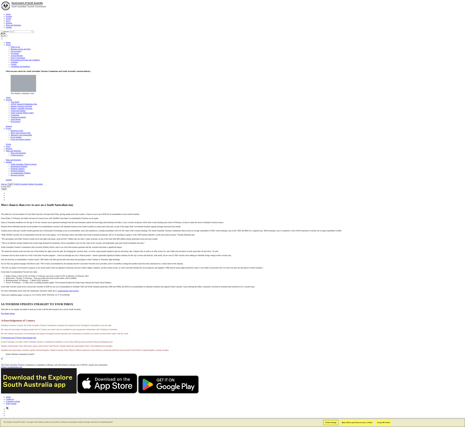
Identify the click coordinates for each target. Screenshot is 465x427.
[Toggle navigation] (6, 35)
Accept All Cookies (383, 422)
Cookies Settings (330, 422)
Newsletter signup (8, 313)
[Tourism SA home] (23, 10)
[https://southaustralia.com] (11, 367)
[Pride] (10, 363)
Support (9, 126)
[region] (232, 422)
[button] (3, 36)
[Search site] (2, 31)
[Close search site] (33, 31)
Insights (9, 180)
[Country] (8, 338)
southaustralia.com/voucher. (68, 291)
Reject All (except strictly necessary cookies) (357, 422)
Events (8, 144)
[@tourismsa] (7, 409)
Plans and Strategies (13, 160)
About (8, 98)
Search (6, 32)
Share (4, 189)
